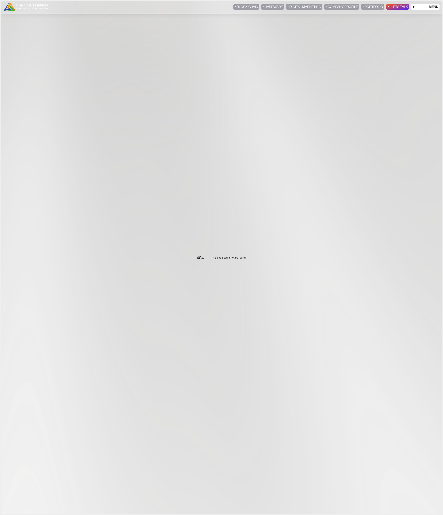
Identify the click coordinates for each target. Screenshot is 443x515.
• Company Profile (342, 7)
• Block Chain (246, 7)
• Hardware (273, 7)
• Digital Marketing (304, 7)
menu (433, 7)
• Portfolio (373, 7)
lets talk (399, 7)
